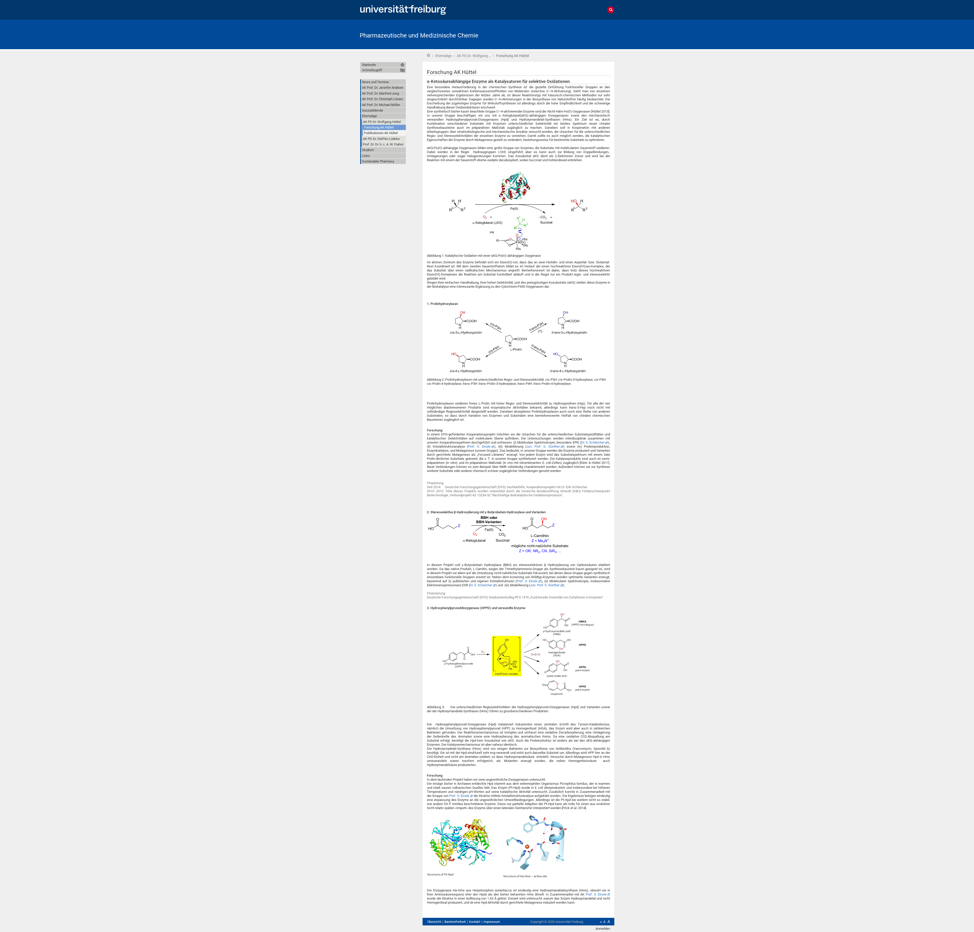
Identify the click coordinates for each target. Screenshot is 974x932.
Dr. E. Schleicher (592, 442)
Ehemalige (443, 56)
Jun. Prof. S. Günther (543, 446)
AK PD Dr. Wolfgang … (474, 56)
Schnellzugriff (372, 70)
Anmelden (603, 928)
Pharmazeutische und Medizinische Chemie (419, 35)
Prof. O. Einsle (479, 446)
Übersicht (434, 922)
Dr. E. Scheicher (481, 585)
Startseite (428, 55)
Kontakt (474, 922)
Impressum (491, 922)
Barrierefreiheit (455, 922)
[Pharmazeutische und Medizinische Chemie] (589, 34)
